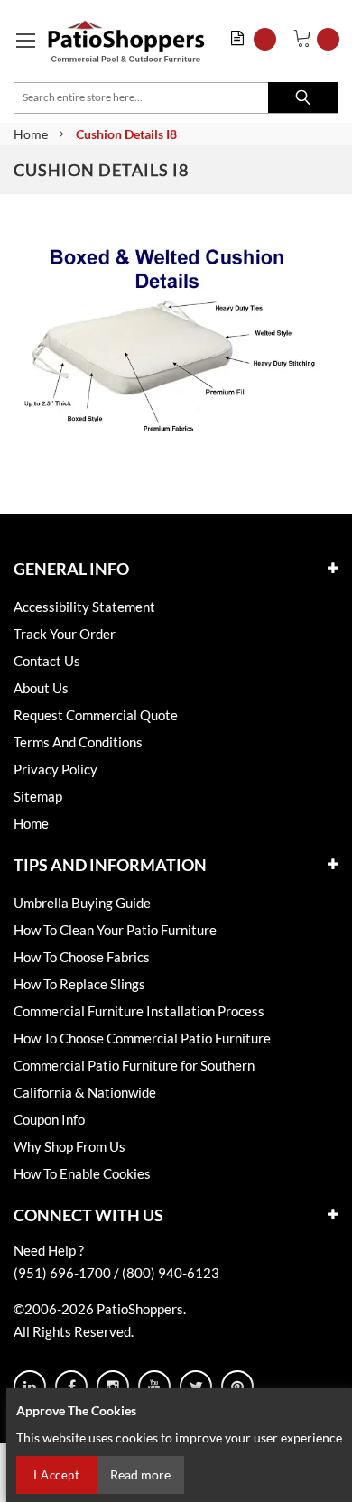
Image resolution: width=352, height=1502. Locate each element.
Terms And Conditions (78, 742)
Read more (140, 1474)
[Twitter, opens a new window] (196, 1386)
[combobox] (176, 98)
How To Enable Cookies (82, 1173)
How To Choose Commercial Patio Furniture (142, 1038)
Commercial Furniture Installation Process (139, 1011)
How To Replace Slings (79, 984)
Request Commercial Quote (96, 715)
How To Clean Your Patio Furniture (115, 930)
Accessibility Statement (84, 606)
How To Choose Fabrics (82, 957)
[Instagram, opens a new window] (113, 1386)
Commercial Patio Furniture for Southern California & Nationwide (134, 1078)
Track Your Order (65, 634)
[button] (257, 38)
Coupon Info (49, 1119)
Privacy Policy (55, 769)
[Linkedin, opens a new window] (30, 1386)
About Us (41, 688)
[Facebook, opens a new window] (71, 1386)
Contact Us (47, 661)
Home (31, 134)
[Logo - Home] (126, 41)
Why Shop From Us (69, 1146)
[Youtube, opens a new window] (154, 1386)
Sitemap (38, 796)
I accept (56, 1475)
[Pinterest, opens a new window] (237, 1386)
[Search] (303, 97)
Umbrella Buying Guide (82, 903)
